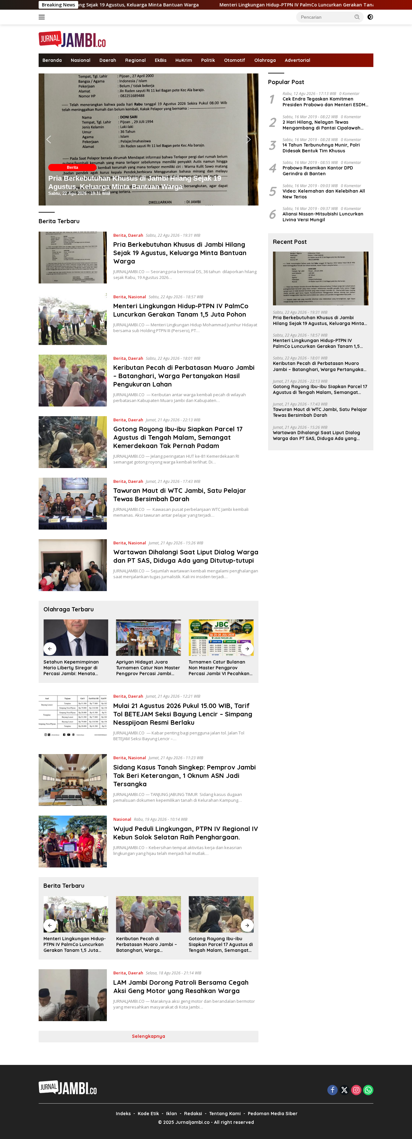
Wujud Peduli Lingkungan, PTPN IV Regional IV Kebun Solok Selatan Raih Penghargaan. (185, 833)
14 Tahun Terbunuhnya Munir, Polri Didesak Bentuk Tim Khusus (321, 148)
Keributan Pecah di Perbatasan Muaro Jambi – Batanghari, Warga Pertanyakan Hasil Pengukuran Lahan (184, 375)
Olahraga (265, 60)
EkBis (160, 60)
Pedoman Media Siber (272, 1113)
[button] (357, 17)
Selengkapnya (148, 1036)
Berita (72, 167)
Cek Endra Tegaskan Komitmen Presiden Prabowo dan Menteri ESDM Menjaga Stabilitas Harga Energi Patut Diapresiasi (326, 102)
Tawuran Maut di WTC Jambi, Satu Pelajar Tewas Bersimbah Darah (179, 494)
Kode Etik (148, 1113)
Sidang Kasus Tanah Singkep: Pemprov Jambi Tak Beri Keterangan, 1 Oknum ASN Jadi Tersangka (184, 775)
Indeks (123, 1113)
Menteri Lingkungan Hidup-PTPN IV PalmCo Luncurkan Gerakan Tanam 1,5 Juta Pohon (263, 5)
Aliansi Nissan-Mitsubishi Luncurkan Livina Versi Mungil (323, 217)
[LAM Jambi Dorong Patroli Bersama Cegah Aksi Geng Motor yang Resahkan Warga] (73, 995)
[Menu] (43, 17)
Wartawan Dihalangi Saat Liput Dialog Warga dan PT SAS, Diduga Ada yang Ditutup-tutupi (185, 556)
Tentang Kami (225, 1113)
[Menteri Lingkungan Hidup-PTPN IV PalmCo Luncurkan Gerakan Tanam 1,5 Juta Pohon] (73, 319)
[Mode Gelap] (370, 17)
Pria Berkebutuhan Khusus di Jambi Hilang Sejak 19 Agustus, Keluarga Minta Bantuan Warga (134, 182)
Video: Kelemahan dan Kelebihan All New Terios (324, 194)
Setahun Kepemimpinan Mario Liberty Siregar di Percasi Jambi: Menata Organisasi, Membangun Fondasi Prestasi (71, 668)
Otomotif (234, 60)
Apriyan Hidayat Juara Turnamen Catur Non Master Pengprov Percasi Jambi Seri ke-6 (148, 668)
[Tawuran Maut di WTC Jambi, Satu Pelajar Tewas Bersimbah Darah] (73, 504)
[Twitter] (344, 1090)
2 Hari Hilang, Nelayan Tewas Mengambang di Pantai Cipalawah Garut (321, 125)
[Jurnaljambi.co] (72, 38)
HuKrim (183, 60)
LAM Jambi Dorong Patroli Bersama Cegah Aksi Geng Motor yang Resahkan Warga (180, 986)
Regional (135, 60)
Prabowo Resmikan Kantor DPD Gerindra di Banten (318, 171)
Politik (208, 60)
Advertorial (297, 60)
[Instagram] (356, 1090)
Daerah (107, 60)
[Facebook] (332, 1090)
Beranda (52, 60)
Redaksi (193, 1113)
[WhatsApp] (368, 1090)
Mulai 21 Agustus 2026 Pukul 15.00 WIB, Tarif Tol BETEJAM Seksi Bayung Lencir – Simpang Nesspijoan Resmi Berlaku (182, 714)
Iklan (171, 1113)
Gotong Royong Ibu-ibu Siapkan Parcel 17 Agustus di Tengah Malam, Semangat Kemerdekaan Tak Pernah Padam (178, 437)
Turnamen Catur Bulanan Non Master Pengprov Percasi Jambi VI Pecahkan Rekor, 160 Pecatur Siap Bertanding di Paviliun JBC (219, 668)
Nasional (80, 60)
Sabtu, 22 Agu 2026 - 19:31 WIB (79, 193)
